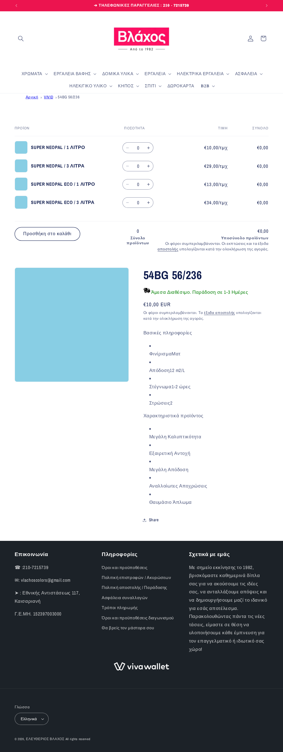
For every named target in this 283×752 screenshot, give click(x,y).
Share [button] (154, 520)
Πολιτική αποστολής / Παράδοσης (134, 587)
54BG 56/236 (69, 96)
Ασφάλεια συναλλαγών (125, 598)
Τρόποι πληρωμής (120, 607)
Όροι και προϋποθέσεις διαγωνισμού (138, 618)
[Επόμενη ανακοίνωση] (267, 5)
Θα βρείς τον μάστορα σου (128, 628)
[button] (21, 38)
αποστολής (168, 249)
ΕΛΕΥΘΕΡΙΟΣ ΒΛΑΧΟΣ (45, 739)
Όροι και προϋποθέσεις (124, 567)
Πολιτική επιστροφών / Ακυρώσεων (136, 577)
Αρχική (32, 96)
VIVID (48, 96)
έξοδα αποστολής (219, 312)
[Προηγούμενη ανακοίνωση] (16, 5)
